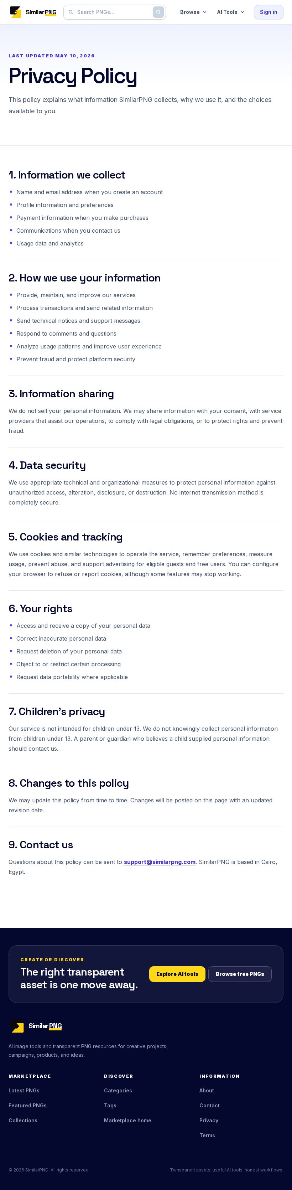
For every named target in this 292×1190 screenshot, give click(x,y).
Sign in (268, 12)
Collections (23, 1120)
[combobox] (113, 12)
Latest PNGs (24, 1090)
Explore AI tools (177, 974)
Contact (209, 1105)
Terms (207, 1135)
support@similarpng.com (159, 861)
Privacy (208, 1120)
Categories (118, 1090)
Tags (110, 1105)
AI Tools (227, 12)
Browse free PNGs (240, 974)
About (206, 1090)
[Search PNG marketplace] (158, 12)
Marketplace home (127, 1120)
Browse (190, 12)
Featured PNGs (28, 1105)
